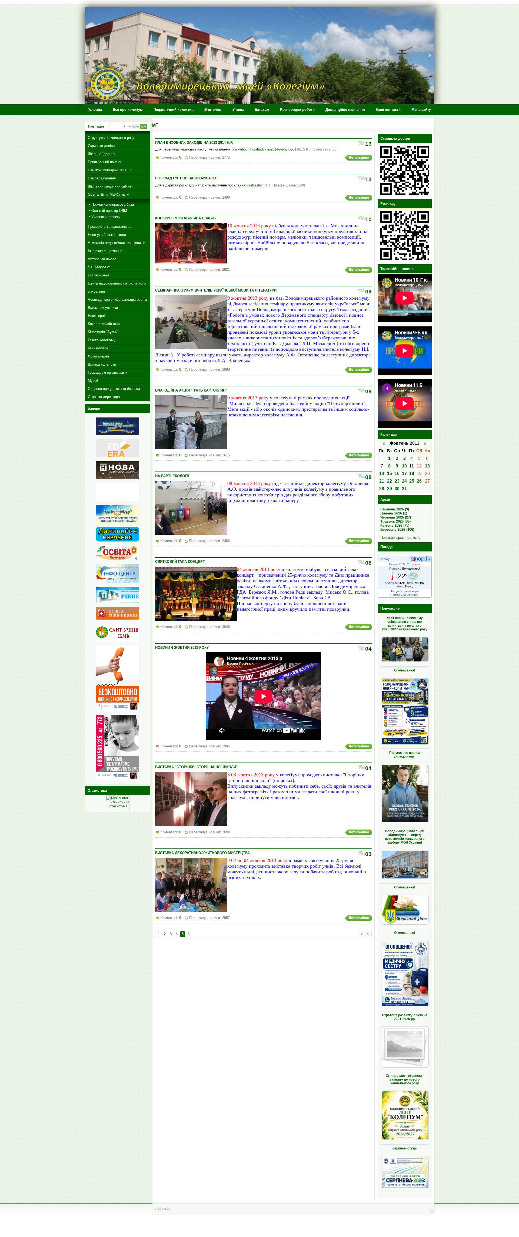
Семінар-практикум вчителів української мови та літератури (216, 290)
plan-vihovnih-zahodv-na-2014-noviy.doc (263, 149)
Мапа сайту (421, 110)
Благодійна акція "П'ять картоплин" (191, 390)
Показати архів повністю (400, 538)
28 (381, 488)
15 (389, 473)
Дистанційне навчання (345, 110)
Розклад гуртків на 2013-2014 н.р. (186, 178)
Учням (238, 110)
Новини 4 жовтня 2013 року (182, 648)
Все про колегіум (128, 110)
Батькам (262, 110)
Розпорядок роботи (297, 110)
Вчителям (213, 110)
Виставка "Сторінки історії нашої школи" (196, 767)
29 (389, 488)
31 (404, 488)
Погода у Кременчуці (404, 591)
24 (404, 481)
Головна (95, 110)
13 (427, 466)
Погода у (404, 568)
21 (381, 481)
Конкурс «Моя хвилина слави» (185, 218)
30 (397, 488)
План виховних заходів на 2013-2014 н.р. (194, 143)
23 (397, 481)
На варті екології (172, 476)
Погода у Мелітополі (404, 594)
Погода (385, 559)
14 (381, 473)
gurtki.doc (255, 185)
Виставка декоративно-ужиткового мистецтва (202, 853)
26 (419, 481)
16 (397, 473)
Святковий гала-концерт (180, 562)
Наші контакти (388, 110)
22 (389, 481)
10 (404, 466)
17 (404, 473)
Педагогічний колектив (174, 110)
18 (411, 473)
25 (411, 481)
